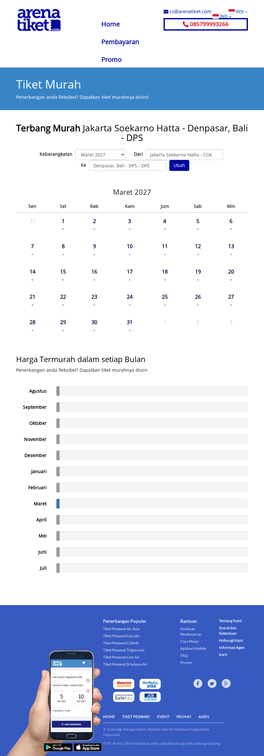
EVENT (163, 716)
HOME (109, 716)
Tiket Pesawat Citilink (120, 642)
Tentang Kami (230, 620)
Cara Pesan (189, 641)
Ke (83, 165)
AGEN (203, 716)
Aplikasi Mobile (193, 648)
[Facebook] (198, 683)
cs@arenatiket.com (190, 11)
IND (240, 11)
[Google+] (226, 683)
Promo (111, 59)
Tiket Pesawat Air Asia (121, 628)
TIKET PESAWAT (136, 716)
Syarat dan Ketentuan (228, 630)
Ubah (179, 165)
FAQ (184, 655)
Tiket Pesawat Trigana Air (124, 650)
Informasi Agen (232, 647)
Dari (138, 154)
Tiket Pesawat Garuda (121, 635)
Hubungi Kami (231, 640)
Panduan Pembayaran (191, 631)
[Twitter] (212, 683)
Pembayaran (120, 41)
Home (110, 24)
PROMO (183, 716)
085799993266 (209, 24)
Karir (223, 654)
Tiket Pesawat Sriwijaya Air (125, 664)
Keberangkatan (56, 154)
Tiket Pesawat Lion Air (121, 657)
